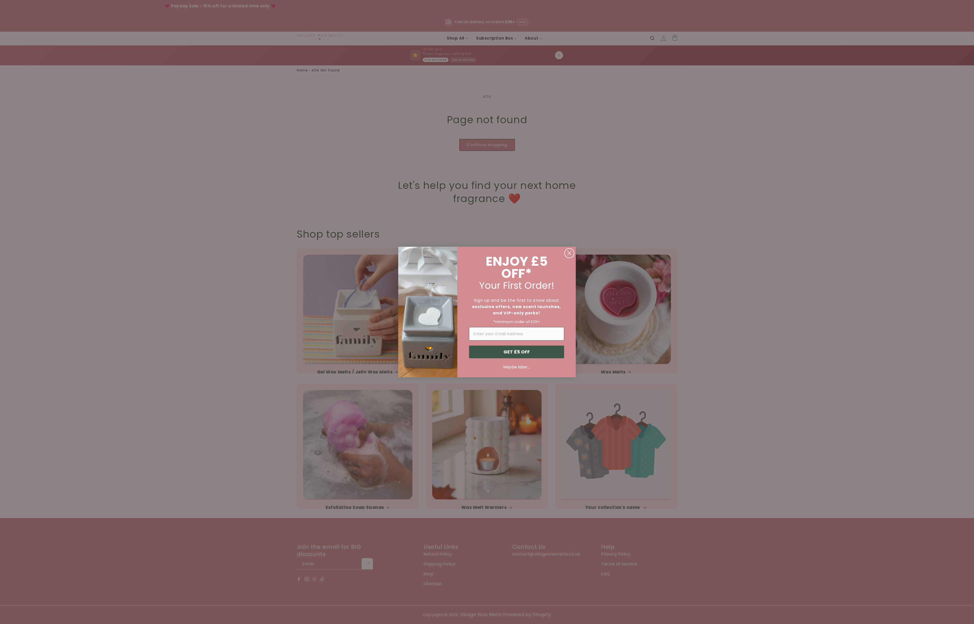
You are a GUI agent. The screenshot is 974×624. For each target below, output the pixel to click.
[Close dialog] (569, 253)
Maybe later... (516, 367)
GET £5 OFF (516, 352)
